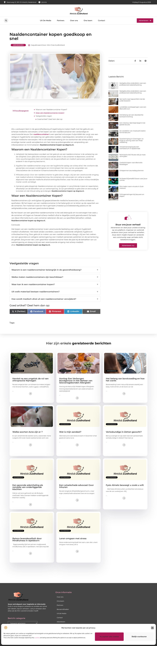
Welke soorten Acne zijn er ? (27, 432)
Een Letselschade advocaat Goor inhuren (76, 486)
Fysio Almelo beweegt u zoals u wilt (125, 485)
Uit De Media (45, 20)
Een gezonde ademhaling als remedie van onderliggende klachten (27, 487)
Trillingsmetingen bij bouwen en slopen (131, 195)
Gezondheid (18, 45)
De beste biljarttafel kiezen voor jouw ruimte (133, 179)
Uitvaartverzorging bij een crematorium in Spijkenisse (129, 147)
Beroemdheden (63, 609)
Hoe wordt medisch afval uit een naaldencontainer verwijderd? (54, 299)
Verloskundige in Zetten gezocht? (124, 432)
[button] (152, 628)
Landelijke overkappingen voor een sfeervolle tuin (132, 108)
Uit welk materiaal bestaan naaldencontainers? (54, 291)
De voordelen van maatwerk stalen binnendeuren (132, 132)
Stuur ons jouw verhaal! (128, 224)
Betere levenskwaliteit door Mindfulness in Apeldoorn (27, 539)
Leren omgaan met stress (72, 538)
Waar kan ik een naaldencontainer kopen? (54, 284)
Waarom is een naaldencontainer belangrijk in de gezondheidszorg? (54, 270)
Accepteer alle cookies (109, 636)
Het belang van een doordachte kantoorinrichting (131, 116)
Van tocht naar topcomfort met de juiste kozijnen (132, 100)
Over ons (74, 20)
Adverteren (61, 622)
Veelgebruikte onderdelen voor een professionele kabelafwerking (132, 84)
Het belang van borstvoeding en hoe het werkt (125, 379)
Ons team (88, 20)
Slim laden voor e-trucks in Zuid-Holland (131, 187)
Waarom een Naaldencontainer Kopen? (51, 110)
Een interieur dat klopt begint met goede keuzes (132, 124)
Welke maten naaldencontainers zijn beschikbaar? (54, 277)
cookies (37, 637)
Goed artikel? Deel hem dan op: (50, 119)
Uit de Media (61, 613)
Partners (60, 20)
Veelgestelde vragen (44, 116)
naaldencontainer (41, 134)
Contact (101, 20)
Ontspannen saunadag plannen (131, 170)
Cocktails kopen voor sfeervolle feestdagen (130, 163)
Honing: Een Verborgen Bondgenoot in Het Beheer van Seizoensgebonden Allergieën (75, 380)
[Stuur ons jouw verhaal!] (128, 217)
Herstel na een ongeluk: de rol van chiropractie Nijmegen (30, 379)
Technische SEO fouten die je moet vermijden (132, 155)
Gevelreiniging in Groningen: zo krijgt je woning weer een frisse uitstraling (131, 140)
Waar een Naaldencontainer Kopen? (50, 113)
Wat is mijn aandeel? (70, 432)
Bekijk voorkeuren (139, 636)
